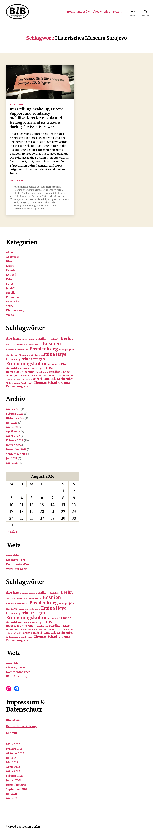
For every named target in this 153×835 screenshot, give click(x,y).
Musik (10, 292)
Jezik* (10, 288)
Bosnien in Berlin (28, 826)
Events (117, 11)
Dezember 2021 (16, 449)
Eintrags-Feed (16, 560)
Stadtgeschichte (37, 205)
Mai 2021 (12, 463)
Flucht (17, 193)
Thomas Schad (45, 383)
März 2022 (13, 436)
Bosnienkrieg (21, 190)
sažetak (49, 379)
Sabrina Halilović (13, 379)
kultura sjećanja (14, 375)
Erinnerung (13, 359)
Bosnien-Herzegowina (49, 186)
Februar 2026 (14, 413)
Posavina (68, 375)
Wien (26, 386)
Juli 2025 (11, 422)
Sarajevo (23, 202)
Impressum (13, 719)
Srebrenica (65, 379)
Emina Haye (35, 190)
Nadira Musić (41, 376)
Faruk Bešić (54, 364)
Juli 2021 (11, 458)
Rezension (13, 301)
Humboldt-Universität (35, 199)
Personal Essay (55, 376)
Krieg (50, 199)
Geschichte (23, 368)
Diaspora (23, 355)
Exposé (82, 11)
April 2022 (13, 431)
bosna (38, 344)
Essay (10, 265)
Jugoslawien (42, 372)
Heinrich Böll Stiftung (54, 193)
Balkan (43, 338)
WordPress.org (16, 569)
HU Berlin (51, 368)
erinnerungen (33, 359)
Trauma (64, 382)
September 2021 (16, 454)
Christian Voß (11, 355)
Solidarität (34, 202)
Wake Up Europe (35, 208)
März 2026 (13, 409)
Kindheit (55, 371)
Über (95, 11)
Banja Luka (54, 339)
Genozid (11, 368)
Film (9, 279)
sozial (44, 202)
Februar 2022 (14, 440)
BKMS (31, 345)
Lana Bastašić (29, 376)
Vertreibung (20, 208)
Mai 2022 (12, 427)
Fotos (10, 283)
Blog (107, 11)
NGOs (57, 199)
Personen (12, 297)
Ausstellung (20, 186)
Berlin (67, 338)
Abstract (13, 338)
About (10, 252)
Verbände (51, 205)
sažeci (37, 379)
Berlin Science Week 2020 (16, 345)
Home (71, 11)
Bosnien (31, 186)
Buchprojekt (66, 349)
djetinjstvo (34, 355)
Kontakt (11, 733)
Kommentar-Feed (18, 564)
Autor (25, 339)
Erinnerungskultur (52, 190)
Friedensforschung (31, 193)
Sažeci (10, 306)
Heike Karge (36, 368)
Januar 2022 (14, 445)
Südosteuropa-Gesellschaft (19, 383)
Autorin (33, 339)
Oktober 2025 (15, 418)
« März (12, 531)
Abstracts (12, 257)
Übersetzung (15, 310)
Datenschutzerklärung (21, 726)
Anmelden (13, 555)
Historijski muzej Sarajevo (27, 196)
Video (10, 315)
